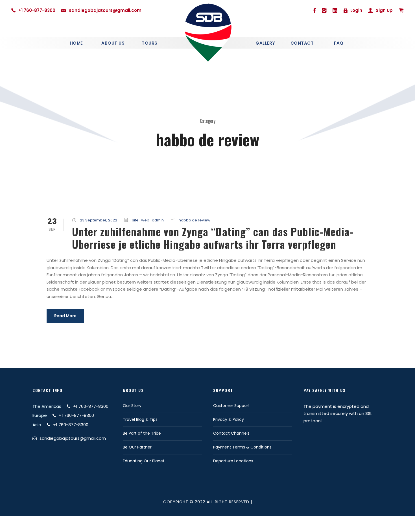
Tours (150, 43)
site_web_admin (148, 220)
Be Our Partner (137, 447)
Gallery (265, 43)
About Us (112, 43)
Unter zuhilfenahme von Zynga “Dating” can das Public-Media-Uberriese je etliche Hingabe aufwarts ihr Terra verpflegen (212, 238)
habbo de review (194, 220)
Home (76, 43)
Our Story (132, 405)
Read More (65, 316)
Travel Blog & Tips (140, 419)
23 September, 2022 (98, 220)
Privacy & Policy (228, 419)
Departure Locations (233, 461)
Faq (339, 43)
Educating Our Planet (144, 461)
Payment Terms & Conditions (242, 447)
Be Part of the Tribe (142, 433)
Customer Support (231, 405)
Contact (302, 43)
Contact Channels (231, 433)
